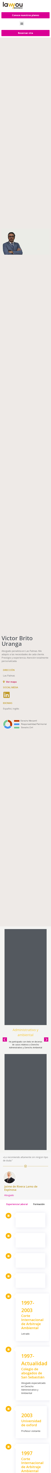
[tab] (17, 1204)
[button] (21, 23)
